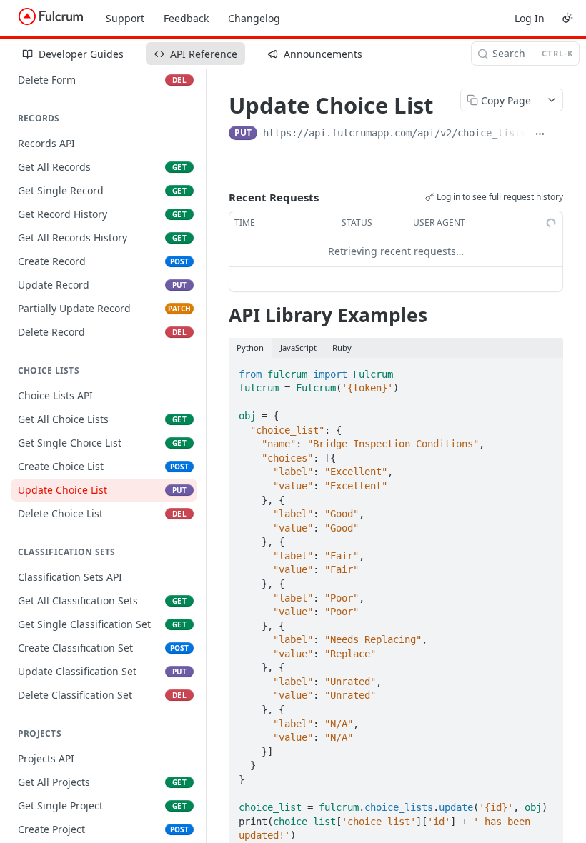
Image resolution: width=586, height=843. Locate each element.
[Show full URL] (540, 134)
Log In (530, 18)
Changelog (254, 18)
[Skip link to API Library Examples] (219, 315)
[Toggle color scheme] (567, 17)
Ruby (342, 347)
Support (125, 18)
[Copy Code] (546, 370)
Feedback (186, 18)
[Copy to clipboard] (557, 134)
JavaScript (298, 347)
